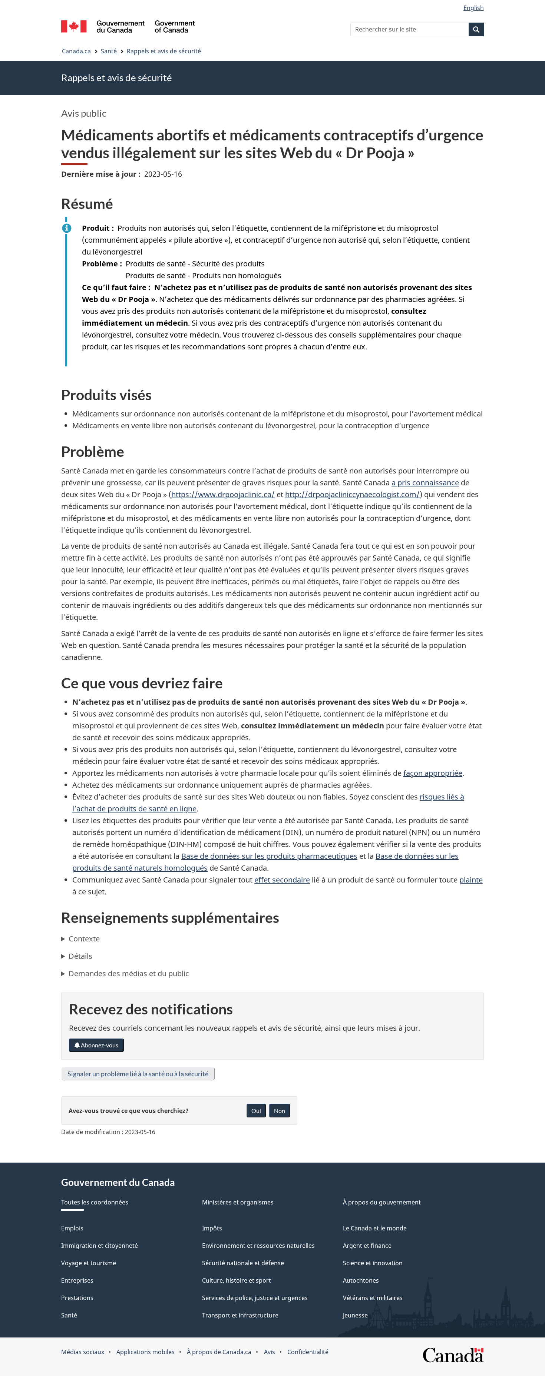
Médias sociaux (82, 1352)
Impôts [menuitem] (212, 1228)
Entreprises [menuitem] (77, 1280)
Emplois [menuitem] (72, 1228)
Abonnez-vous (99, 1044)
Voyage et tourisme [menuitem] (88, 1263)
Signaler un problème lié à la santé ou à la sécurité (137, 1074)
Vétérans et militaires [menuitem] (373, 1298)
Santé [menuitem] (69, 1315)
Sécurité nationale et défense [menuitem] (243, 1263)
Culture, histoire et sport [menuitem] (236, 1280)
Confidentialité (307, 1352)
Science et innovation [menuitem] (373, 1263)
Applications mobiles (145, 1352)
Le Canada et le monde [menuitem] (375, 1228)
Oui (256, 1110)
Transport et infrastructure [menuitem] (240, 1315)
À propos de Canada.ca (219, 1352)
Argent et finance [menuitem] (367, 1246)
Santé (109, 51)
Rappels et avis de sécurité (164, 51)
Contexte (84, 939)
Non (279, 1110)
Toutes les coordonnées (94, 1202)
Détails (80, 956)
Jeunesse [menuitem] (355, 1315)
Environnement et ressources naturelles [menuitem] (258, 1246)
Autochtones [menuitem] (361, 1280)
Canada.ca (76, 51)
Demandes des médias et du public (129, 973)
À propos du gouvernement (382, 1202)
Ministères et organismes (238, 1202)
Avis (269, 1352)
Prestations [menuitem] (77, 1298)
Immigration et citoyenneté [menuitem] (99, 1246)
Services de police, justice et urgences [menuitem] (255, 1298)
